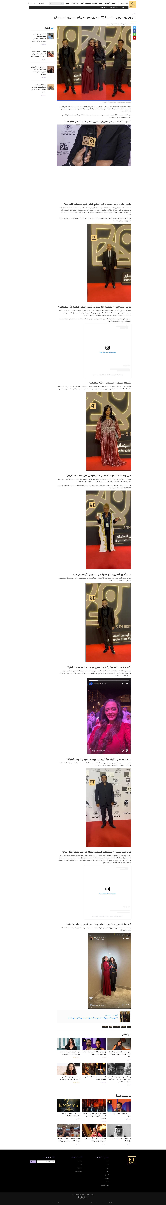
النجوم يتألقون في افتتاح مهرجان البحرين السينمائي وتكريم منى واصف (93, 1018)
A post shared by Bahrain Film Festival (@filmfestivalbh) (107, 375)
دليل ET (41, 3)
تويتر (81, 1164)
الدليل (122, 7)
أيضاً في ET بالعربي (111, 1015)
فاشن (107, 1182)
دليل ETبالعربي (105, 1185)
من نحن (110, 1202)
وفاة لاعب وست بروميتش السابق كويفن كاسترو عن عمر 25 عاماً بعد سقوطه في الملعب (119, 1079)
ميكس (67, 3)
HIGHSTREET (75, 3)
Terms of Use (67, 1202)
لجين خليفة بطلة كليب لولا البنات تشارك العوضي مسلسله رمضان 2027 (120, 1054)
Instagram (31, 3)
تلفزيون (94, 3)
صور (108, 1168)
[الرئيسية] (132, 4)
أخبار (108, 1161)
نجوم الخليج (104, 1026)
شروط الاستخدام (56, 1202)
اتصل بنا (103, 1202)
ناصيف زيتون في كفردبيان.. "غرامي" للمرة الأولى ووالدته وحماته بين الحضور (94, 1116)
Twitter (34, 3)
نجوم (110, 1026)
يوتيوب (78, 1197)
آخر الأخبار (107, 3)
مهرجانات (123, 1026)
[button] (134, 27)
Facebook (28, 3)
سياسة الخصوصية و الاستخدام (91, 1202)
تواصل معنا (78, 1171)
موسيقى (88, 3)
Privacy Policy (77, 1202)
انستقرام (79, 1168)
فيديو (100, 3)
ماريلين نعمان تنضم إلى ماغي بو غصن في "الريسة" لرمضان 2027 (38, 54)
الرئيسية (114, 3)
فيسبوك (79, 1161)
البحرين (128, 1026)
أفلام (82, 3)
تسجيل (33, 1162)
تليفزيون (128, 1060)
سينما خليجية (116, 1026)
